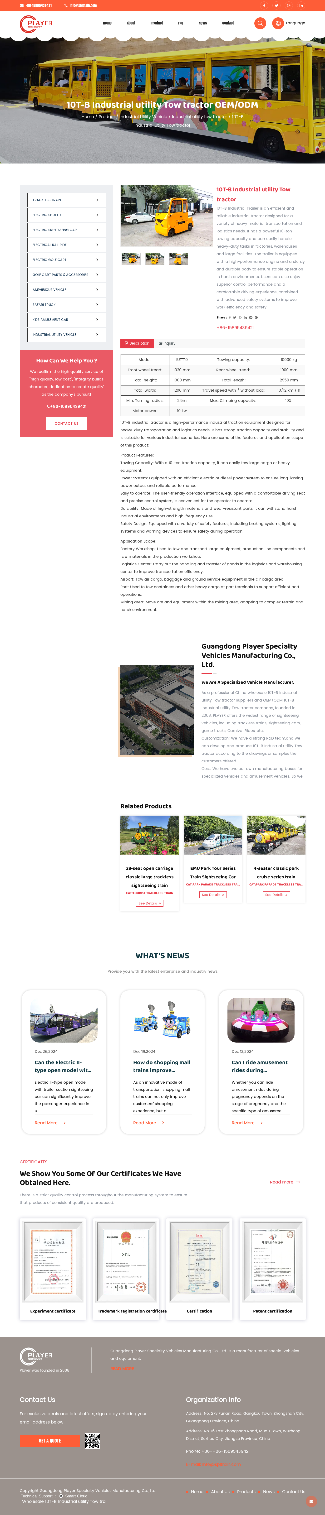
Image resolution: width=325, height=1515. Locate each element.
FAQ (180, 23)
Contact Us (67, 423)
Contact (228, 23)
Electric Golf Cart (50, 260)
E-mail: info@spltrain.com (213, 1464)
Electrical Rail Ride (50, 245)
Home (107, 23)
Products (246, 1491)
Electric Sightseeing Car (55, 230)
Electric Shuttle (47, 215)
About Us (220, 1491)
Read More (46, 1123)
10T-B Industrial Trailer (238, 208)
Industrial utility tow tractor (199, 116)
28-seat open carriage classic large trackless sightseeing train (150, 877)
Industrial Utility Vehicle (143, 116)
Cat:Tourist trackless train (149, 893)
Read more (282, 1182)
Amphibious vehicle (49, 290)
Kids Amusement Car (50, 319)
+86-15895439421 (68, 407)
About (131, 23)
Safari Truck (44, 305)
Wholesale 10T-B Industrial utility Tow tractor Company (63, 1501)
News (203, 23)
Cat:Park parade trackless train (213, 884)
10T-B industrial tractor (142, 422)
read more (122, 1369)
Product (157, 23)
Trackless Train (47, 200)
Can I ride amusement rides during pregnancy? (260, 1070)
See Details (148, 903)
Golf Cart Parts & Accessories (60, 275)
